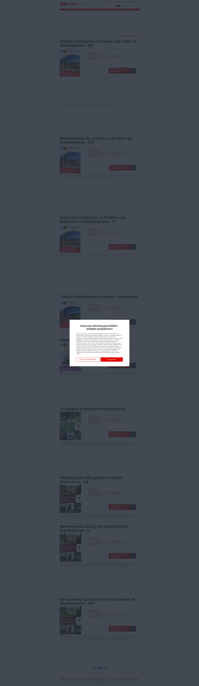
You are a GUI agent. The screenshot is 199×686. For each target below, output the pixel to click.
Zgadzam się (111, 359)
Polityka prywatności (88, 359)
